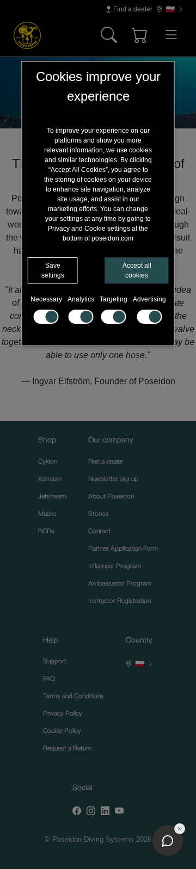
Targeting (113, 299)
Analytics (81, 299)
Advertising (149, 299)
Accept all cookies (136, 270)
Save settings (52, 270)
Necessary (46, 299)
